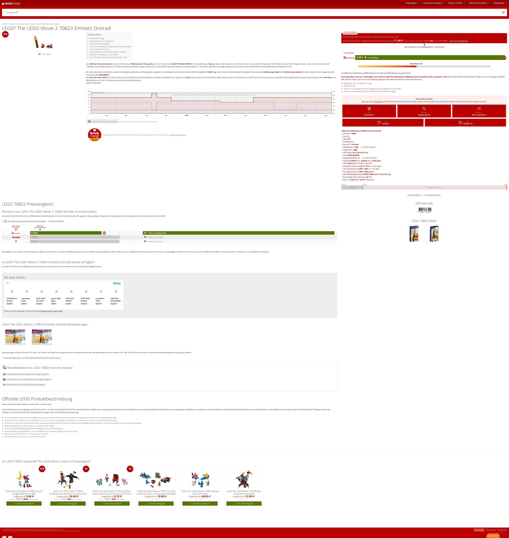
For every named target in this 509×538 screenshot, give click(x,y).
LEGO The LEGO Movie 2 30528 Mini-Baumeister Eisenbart (244, 492)
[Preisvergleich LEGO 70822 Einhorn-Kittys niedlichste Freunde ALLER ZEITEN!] (112, 479)
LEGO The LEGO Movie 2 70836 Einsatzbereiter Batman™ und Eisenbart (68, 492)
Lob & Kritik (493, 536)
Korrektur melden (368, 147)
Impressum (502, 530)
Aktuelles (432, 3)
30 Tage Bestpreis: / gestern (358, 171)
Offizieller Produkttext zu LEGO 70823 (103, 54)
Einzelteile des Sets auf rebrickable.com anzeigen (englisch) (28, 379)
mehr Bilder (46, 54)
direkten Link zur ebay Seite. (52, 311)
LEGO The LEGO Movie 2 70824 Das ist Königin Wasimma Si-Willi (24, 492)
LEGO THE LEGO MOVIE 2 (182, 64)
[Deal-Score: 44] (424, 66)
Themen (455, 3)
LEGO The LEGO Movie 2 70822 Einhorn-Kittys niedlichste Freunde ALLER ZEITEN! (112, 492)
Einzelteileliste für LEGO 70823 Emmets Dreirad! (107, 52)
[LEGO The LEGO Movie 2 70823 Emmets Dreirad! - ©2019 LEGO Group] (43, 42)
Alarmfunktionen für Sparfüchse (101, 41)
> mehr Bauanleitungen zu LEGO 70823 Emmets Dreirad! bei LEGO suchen (31, 358)
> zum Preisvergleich (24, 503)
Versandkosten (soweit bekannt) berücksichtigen (27, 221)
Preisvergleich (411, 3)
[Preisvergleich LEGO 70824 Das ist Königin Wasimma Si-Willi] (24, 479)
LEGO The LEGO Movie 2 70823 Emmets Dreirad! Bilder (110, 46)
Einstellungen (499, 3)
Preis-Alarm (378, 101)
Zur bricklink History (432, 195)
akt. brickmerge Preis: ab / (367, 174)
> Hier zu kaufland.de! (156, 233)
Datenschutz (490, 530)
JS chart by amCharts (98, 92)
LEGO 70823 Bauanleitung (99, 49)
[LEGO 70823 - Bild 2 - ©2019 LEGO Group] (434, 233)
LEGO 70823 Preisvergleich (99, 44)
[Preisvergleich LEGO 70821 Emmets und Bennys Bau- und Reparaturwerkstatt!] (156, 479)
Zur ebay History (414, 195)
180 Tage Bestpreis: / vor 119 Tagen (361, 169)
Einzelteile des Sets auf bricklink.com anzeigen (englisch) (27, 374)
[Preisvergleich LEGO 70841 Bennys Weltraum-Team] (200, 479)
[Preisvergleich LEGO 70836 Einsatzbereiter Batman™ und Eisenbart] (68, 479)
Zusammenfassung (96, 38)
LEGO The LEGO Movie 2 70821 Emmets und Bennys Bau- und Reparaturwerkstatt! (156, 492)
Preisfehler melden (56, 221)
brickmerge (479, 530)
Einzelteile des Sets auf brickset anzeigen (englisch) (25, 384)
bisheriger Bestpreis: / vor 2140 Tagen (362, 166)
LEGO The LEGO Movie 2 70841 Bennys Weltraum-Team (200, 492)
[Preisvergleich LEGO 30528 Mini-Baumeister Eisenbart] (244, 479)
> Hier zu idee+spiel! (155, 237)
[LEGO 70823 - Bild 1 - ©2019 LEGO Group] (414, 233)
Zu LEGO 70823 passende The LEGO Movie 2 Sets (108, 57)
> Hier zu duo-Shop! (155, 241)
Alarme (478, 3)
